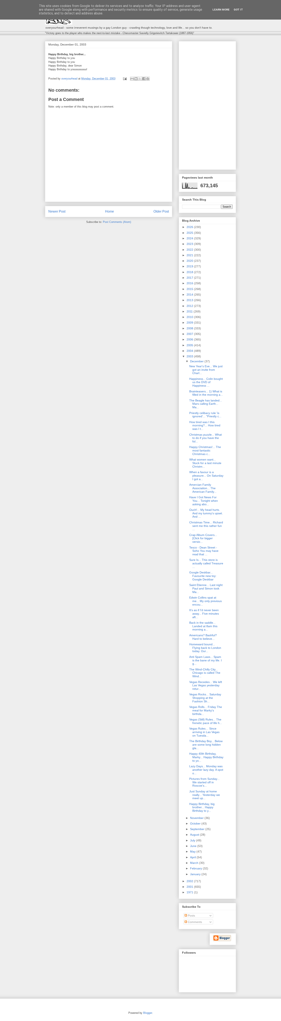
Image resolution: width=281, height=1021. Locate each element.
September (197, 829)
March (194, 862)
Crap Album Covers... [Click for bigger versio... (203, 538)
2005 (190, 345)
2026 (190, 227)
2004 (190, 350)
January (195, 874)
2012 (190, 306)
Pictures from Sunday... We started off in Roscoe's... (204, 782)
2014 (190, 294)
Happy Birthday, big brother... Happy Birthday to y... (202, 807)
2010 (190, 317)
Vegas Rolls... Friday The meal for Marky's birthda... (205, 710)
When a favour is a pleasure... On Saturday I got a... (206, 475)
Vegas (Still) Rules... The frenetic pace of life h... (205, 721)
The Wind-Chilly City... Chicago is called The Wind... (204, 673)
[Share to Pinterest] (148, 79)
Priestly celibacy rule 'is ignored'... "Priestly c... (205, 414)
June (193, 846)
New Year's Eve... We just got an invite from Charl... (206, 370)
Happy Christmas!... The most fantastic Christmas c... (205, 450)
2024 (190, 238)
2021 (190, 255)
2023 (190, 244)
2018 (190, 272)
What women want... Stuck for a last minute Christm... (205, 463)
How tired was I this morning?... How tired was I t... (204, 425)
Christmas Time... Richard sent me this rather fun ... (206, 526)
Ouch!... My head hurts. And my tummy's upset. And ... (206, 513)
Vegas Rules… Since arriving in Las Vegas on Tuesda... (204, 732)
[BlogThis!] (136, 79)
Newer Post (56, 211)
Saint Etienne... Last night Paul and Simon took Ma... (206, 588)
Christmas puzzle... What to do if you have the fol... (205, 438)
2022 (190, 249)
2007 (190, 334)
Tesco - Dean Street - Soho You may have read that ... (203, 551)
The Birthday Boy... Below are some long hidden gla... (206, 744)
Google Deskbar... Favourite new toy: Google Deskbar (202, 576)
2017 (190, 277)
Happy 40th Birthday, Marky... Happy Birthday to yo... (206, 757)
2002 (190, 881)
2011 (190, 311)
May (193, 851)
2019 (190, 266)
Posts (191, 915)
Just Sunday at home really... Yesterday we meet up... (204, 795)
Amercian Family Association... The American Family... (202, 488)
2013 (190, 300)
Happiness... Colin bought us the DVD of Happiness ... (206, 382)
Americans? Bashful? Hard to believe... (203, 637)
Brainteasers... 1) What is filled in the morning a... (206, 393)
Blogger (147, 1012)
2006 (190, 339)
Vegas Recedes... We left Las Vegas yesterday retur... (205, 685)
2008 (190, 328)
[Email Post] (125, 78)
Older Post (161, 211)
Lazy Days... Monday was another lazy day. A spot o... (206, 770)
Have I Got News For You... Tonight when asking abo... (203, 501)
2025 (190, 232)
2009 (190, 322)
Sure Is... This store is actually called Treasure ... (206, 563)
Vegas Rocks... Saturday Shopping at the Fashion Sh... (205, 698)
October (195, 823)
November (197, 818)
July (193, 840)
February (196, 868)
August (195, 834)
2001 (190, 886)
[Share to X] (140, 79)
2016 (190, 283)
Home (109, 211)
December (197, 361)
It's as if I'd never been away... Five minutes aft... (204, 613)
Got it (238, 9)
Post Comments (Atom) (117, 221)
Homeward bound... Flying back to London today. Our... (205, 648)
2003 (190, 356)
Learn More (221, 9)
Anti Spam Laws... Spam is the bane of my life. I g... (205, 660)
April (193, 857)
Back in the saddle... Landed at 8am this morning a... (203, 626)
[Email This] (132, 79)
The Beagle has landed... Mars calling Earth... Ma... (205, 404)
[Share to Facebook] (144, 79)
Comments (194, 922)
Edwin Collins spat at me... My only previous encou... (205, 601)
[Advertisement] (207, 104)
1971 (190, 892)
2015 (190, 289)
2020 (190, 260)
